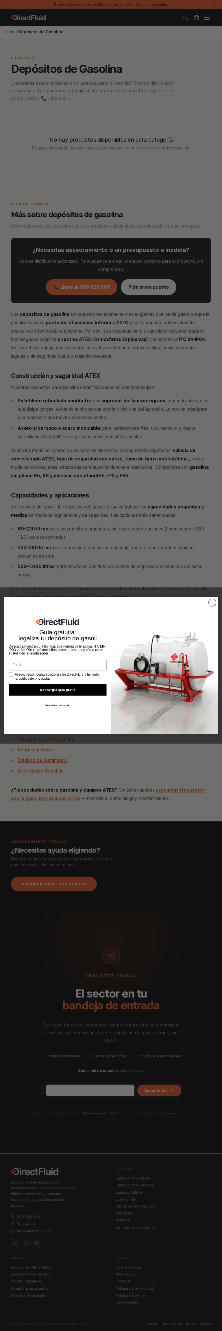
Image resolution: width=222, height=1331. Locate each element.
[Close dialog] (212, 602)
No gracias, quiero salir (58, 705)
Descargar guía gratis (57, 690)
